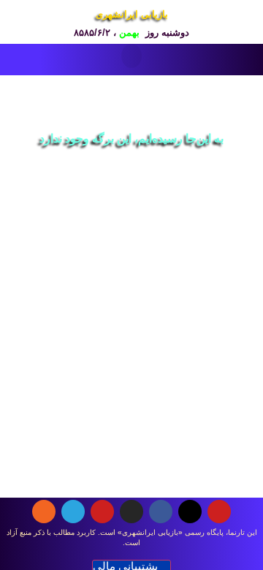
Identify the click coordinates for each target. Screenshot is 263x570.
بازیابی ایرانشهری (132, 15)
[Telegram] (73, 511)
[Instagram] (131, 511)
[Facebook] (160, 511)
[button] (131, 56)
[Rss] (44, 511)
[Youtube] (219, 511)
